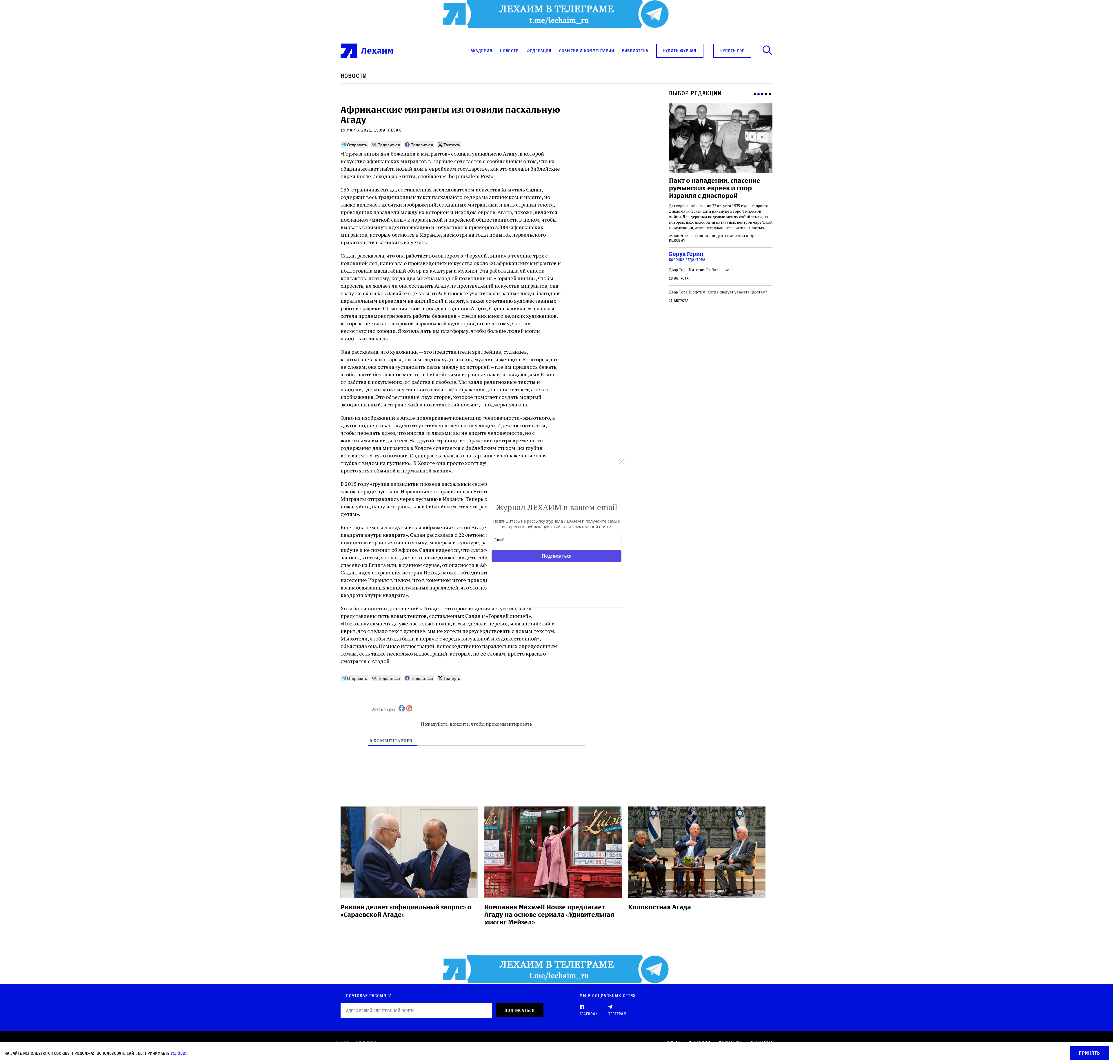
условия (179, 1053)
